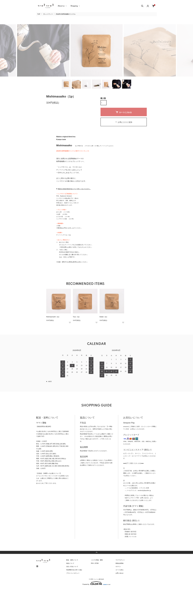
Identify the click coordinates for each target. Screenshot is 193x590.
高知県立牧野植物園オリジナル (65, 14)
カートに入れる (125, 112)
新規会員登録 (119, 563)
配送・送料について (72, 560)
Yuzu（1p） (76, 317)
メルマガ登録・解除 (97, 560)
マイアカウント (120, 560)
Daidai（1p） (104, 317)
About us (61, 6)
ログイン (118, 566)
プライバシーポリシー (72, 573)
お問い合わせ (119, 573)
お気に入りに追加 (125, 122)
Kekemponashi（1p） (53, 317)
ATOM (97, 563)
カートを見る (119, 570)
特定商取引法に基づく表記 (74, 570)
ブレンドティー (48, 14)
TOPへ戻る (96, 552)
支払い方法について (72, 566)
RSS (92, 563)
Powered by (86, 584)
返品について (70, 563)
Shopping (74, 6)
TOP (38, 14)
